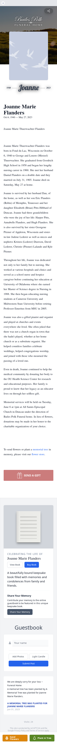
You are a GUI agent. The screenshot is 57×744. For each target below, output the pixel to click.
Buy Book (31, 564)
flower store (38, 454)
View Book (15, 564)
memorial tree (40, 449)
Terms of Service (37, 730)
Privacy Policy (20, 730)
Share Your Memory (20, 611)
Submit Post (28, 663)
